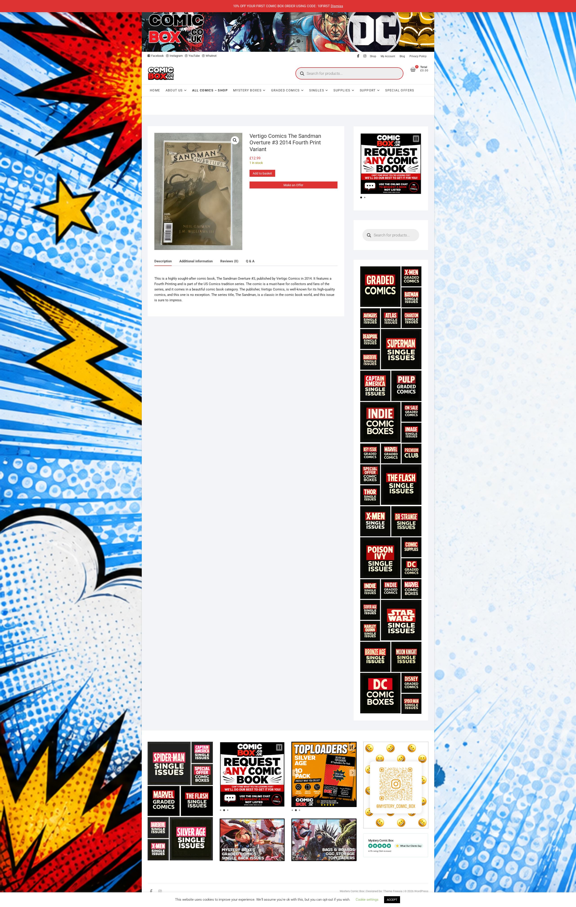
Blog (402, 56)
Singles (316, 90)
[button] (235, 140)
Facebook (157, 55)
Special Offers (399, 90)
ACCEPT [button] (392, 899)
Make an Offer (293, 185)
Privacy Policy (418, 56)
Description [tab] (163, 261)
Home (155, 90)
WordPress (421, 891)
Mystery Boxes (247, 90)
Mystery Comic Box (352, 891)
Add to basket (262, 173)
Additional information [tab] (196, 261)
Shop (373, 56)
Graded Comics (285, 90)
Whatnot (211, 55)
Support (368, 90)
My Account (388, 56)
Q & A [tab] (250, 261)
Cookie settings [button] (367, 900)
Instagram (176, 55)
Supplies (341, 90)
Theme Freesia (392, 891)
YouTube (194, 55)
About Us (174, 90)
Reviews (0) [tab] (229, 261)
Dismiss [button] (337, 6)
